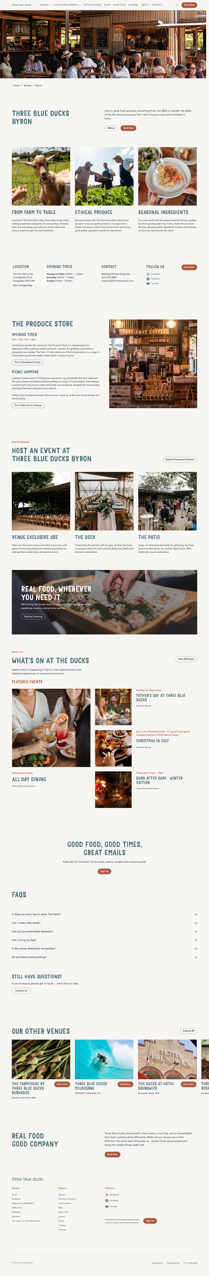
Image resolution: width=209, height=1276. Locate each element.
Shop (60, 1208)
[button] (36, 915)
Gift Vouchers (64, 1203)
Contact (62, 1230)
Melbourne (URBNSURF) (23, 1203)
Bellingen (16, 1212)
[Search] (177, 5)
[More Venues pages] (50, 5)
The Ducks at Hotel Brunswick (26, 1221)
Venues (61, 1195)
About (61, 1221)
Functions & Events (67, 1199)
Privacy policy (157, 1263)
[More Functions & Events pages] (80, 5)
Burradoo (16, 1217)
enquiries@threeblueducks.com (118, 281)
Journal (61, 1217)
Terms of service (173, 1263)
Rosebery (16, 1199)
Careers (62, 1225)
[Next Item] (200, 50)
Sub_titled (193, 1263)
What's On (63, 1212)
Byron (14, 1195)
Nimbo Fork (17, 1208)
